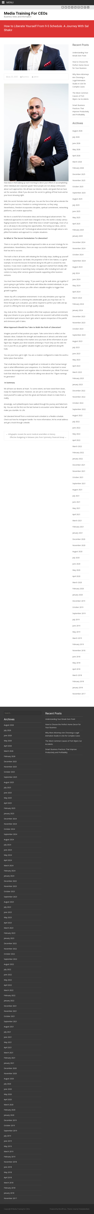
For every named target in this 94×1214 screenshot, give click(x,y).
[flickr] (72, 8)
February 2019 (78, 644)
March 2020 (77, 582)
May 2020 (76, 570)
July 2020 (76, 557)
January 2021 (77, 533)
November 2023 (78, 322)
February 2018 (78, 681)
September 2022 (79, 409)
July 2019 (76, 619)
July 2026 (76, 137)
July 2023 (76, 347)
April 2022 (76, 440)
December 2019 (78, 601)
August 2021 (77, 489)
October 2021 (77, 477)
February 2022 (78, 452)
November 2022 (78, 397)
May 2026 (76, 149)
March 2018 (77, 675)
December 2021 (78, 465)
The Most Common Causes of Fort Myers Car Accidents (80, 96)
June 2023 (76, 353)
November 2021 (78, 471)
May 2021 (76, 508)
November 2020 (78, 545)
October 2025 (77, 186)
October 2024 (77, 254)
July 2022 (76, 421)
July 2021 (76, 496)
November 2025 (78, 180)
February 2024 (78, 304)
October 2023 (77, 329)
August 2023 (77, 341)
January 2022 (77, 458)
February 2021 (78, 527)
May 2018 (76, 663)
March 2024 (77, 298)
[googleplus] (82, 8)
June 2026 (76, 143)
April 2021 (76, 514)
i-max (74, 1209)
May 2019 (76, 632)
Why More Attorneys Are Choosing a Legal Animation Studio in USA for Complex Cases (80, 80)
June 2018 (76, 656)
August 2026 (77, 131)
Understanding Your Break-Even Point (60, 719)
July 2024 (76, 273)
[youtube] (69, 8)
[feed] (75, 8)
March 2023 (77, 372)
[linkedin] (88, 8)
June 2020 (76, 564)
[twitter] (66, 8)
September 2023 (79, 335)
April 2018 (76, 669)
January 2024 (77, 310)
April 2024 (76, 291)
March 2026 (77, 162)
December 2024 (78, 242)
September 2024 (79, 261)
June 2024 (76, 279)
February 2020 (78, 588)
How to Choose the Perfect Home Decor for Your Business (80, 65)
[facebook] (62, 8)
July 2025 (76, 205)
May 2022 (76, 434)
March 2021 (77, 520)
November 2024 (78, 248)
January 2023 (77, 384)
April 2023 (76, 366)
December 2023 (78, 316)
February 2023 (78, 378)
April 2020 (76, 576)
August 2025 (77, 199)
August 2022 (77, 415)
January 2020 (77, 595)
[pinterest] (85, 8)
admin (35, 77)
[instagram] (78, 8)
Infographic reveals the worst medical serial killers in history (30, 434)
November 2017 (78, 694)
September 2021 (79, 483)
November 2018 (78, 650)
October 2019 (77, 607)
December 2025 (78, 174)
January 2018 (77, 687)
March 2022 (77, 446)
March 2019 (77, 638)
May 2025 (76, 217)
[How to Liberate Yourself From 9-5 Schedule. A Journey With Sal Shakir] (36, 57)
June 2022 (76, 428)
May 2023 (76, 360)
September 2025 (79, 193)
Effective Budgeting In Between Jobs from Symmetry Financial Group (38, 437)
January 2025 (77, 236)
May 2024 (76, 285)
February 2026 (78, 168)
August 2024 (77, 267)
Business (25, 77)
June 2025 (76, 211)
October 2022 (77, 403)
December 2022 (78, 390)
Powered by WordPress (58, 1209)
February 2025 (78, 230)
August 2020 (77, 551)
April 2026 (76, 155)
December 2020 (78, 539)
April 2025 (76, 223)
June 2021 (76, 502)
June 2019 (76, 626)
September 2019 (79, 613)
